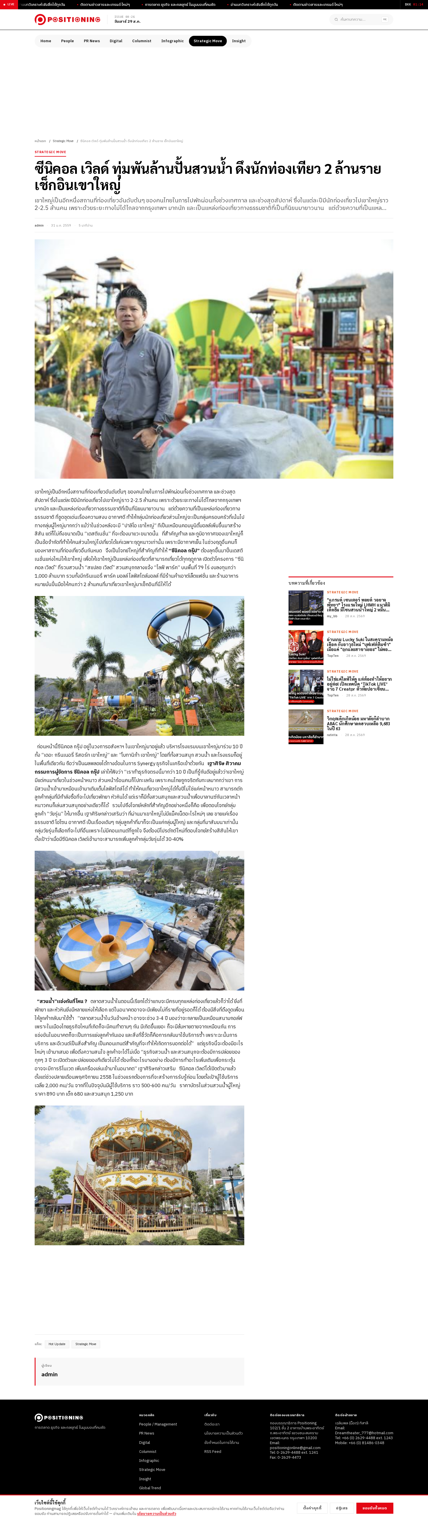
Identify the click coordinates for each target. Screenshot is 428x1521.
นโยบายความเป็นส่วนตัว (223, 1433)
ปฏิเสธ (342, 1508)
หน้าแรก (40, 141)
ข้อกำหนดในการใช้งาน (221, 1442)
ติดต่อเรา (212, 1424)
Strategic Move (208, 41)
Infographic (172, 41)
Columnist (141, 41)
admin (39, 226)
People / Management (158, 1424)
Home (45, 41)
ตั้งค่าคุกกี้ (312, 1508)
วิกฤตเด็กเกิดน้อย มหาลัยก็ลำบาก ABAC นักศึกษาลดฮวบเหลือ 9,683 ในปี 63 (358, 723)
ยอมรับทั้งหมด (374, 1508)
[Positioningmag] (67, 19)
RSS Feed (212, 1452)
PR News (92, 41)
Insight (239, 41)
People (67, 41)
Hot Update (57, 1344)
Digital (116, 41)
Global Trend (150, 1488)
